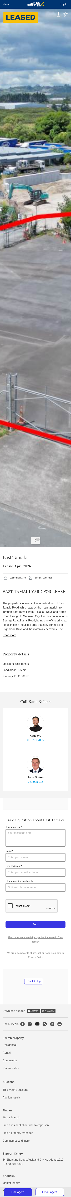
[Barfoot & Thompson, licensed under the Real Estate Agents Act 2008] (36, 4)
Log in (63, 4)
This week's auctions (15, 1089)
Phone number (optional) (19, 881)
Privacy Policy (35, 957)
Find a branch (11, 1117)
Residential (10, 1044)
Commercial (10, 1060)
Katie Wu (35, 735)
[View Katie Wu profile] (35, 723)
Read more (9, 635)
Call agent (17, 1192)
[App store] (33, 1011)
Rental (7, 1052)
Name (9, 851)
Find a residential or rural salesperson (26, 1125)
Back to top (33, 981)
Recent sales (11, 1068)
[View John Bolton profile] (35, 764)
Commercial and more (16, 1140)
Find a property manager (18, 1132)
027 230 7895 (35, 740)
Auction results (12, 1097)
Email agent (49, 1192)
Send (35, 924)
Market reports (11, 1182)
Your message (13, 827)
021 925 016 (35, 781)
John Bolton (35, 777)
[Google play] (48, 1011)
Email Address (13, 866)
